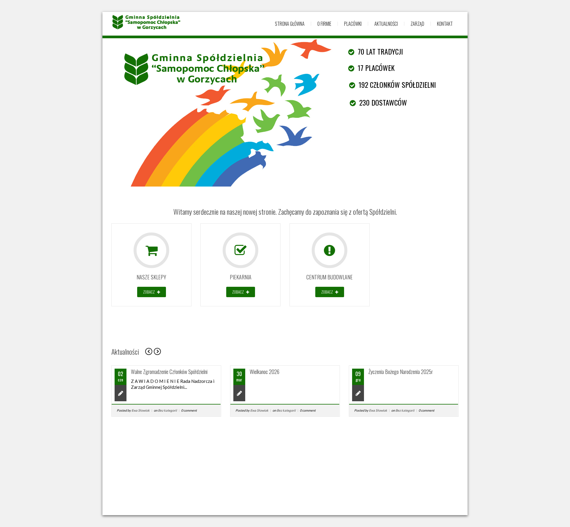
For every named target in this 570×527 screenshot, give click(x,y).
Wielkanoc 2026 (264, 371)
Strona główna (290, 23)
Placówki (353, 23)
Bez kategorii (167, 410)
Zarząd (417, 23)
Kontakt (445, 23)
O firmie (324, 23)
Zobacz (149, 292)
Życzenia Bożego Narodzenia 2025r (400, 371)
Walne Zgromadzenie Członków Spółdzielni (169, 371)
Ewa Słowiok (141, 410)
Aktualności (386, 23)
